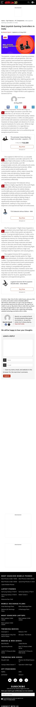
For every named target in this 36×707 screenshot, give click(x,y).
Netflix (3, 672)
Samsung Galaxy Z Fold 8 (9, 592)
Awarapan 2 (5, 632)
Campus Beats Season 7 (8, 664)
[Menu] (2, 2)
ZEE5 (20, 672)
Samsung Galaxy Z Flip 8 (26, 592)
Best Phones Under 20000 (26, 579)
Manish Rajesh (7, 32)
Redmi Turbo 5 (23, 594)
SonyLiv (21, 674)
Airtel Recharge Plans (7, 606)
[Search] (28, 2)
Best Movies (5, 643)
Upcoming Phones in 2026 (27, 581)
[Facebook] (6, 324)
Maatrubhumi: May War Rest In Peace (8, 635)
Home (3, 20)
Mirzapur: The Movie (25, 634)
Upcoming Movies (6, 646)
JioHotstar (4, 674)
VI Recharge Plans (24, 609)
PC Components (19, 20)
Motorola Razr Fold (7, 599)
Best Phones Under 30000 (9, 581)
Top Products (10, 20)
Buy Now (22, 147)
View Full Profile (19, 324)
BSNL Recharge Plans (25, 606)
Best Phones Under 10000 (9, 579)
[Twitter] (9, 324)
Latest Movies (23, 643)
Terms (4, 699)
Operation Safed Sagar (25, 664)
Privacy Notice (11, 699)
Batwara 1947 (23, 632)
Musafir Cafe (5, 660)
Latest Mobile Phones (7, 584)
